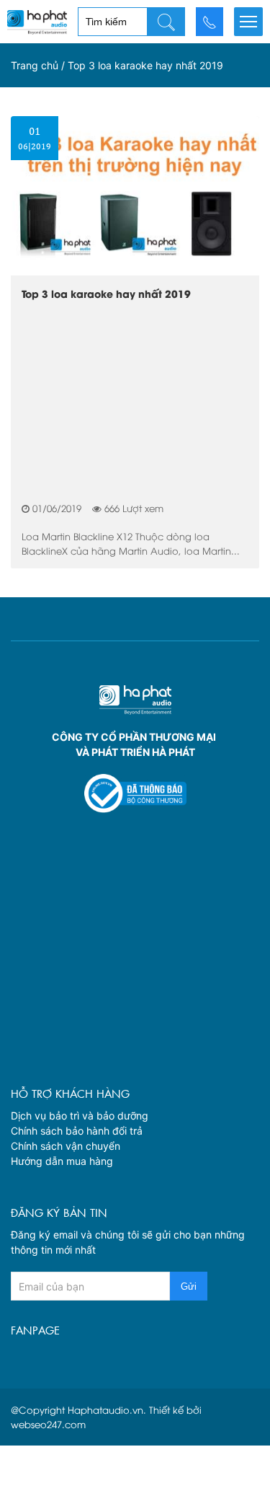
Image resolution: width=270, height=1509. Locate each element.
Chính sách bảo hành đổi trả (77, 1131)
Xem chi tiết (135, 109)
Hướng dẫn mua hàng (62, 1161)
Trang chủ (34, 65)
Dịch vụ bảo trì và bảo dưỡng (79, 1115)
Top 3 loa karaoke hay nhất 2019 (106, 293)
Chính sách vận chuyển (65, 1146)
